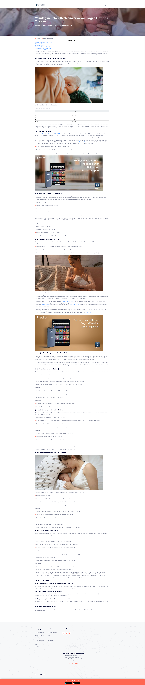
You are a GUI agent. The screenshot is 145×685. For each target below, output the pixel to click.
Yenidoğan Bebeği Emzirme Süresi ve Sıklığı (43, 46)
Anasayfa (91, 5)
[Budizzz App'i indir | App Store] (76, 683)
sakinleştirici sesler (46, 304)
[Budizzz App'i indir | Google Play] (69, 683)
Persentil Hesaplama (39, 632)
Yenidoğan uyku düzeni (68, 301)
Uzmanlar (98, 5)
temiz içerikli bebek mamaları (84, 141)
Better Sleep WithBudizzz (48, 38)
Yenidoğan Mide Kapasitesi (40, 43)
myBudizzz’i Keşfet (73, 663)
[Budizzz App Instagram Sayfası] (66, 633)
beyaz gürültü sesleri (74, 304)
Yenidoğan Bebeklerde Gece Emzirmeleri (43, 48)
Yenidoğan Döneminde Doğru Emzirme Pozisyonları (45, 49)
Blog (105, 5)
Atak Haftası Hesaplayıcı (40, 649)
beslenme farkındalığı (91, 295)
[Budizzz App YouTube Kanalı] (63, 633)
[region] (72, 115)
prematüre (69, 215)
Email (49, 635)
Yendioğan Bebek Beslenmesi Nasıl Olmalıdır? (43, 42)
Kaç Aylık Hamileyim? (40, 635)
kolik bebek (88, 312)
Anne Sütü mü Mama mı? (40, 45)
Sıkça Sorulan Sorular (52, 632)
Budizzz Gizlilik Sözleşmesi (51, 641)
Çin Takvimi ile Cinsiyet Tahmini (40, 641)
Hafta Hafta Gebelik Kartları (39, 646)
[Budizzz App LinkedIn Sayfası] (70, 633)
